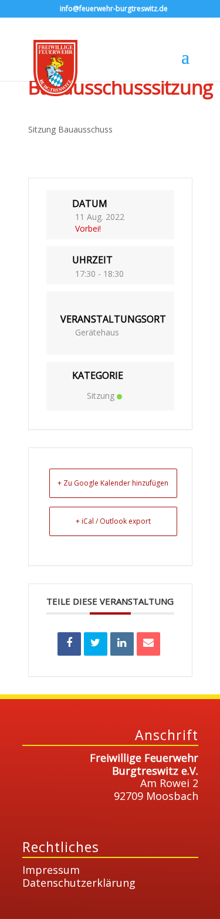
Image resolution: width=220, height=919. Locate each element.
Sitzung (100, 395)
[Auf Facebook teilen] (69, 644)
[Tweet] (95, 644)
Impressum (51, 870)
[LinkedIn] (122, 644)
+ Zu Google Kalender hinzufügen (112, 483)
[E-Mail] (148, 644)
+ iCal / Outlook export (113, 521)
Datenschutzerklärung (79, 883)
